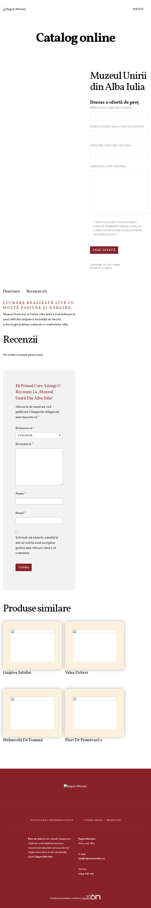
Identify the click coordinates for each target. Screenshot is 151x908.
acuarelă (106, 267)
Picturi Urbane (111, 264)
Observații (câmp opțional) (108, 166)
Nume (21, 494)
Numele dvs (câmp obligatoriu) (110, 108)
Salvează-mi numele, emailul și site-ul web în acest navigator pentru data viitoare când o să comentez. (37, 545)
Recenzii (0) (36, 291)
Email (21, 513)
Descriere (11, 291)
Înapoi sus (113, 820)
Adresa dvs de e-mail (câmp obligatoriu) (117, 126)
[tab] (11, 291)
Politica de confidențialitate (51, 820)
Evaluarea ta (25, 428)
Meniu (139, 9)
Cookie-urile (93, 820)
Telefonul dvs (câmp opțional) (110, 145)
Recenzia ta (24, 444)
